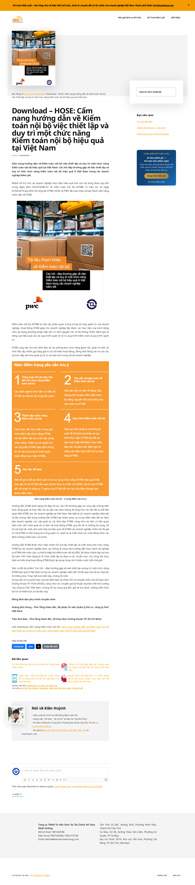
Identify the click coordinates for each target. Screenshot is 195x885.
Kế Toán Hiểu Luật (78, 730)
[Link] (57, 779)
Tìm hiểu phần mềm (156, 181)
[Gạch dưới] (33, 779)
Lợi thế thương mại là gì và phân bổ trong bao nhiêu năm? (35, 666)
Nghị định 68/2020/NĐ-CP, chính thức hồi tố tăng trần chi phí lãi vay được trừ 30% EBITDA (39, 678)
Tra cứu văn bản (144, 121)
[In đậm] (25, 779)
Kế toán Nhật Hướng (33, 19)
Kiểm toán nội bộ (75, 688)
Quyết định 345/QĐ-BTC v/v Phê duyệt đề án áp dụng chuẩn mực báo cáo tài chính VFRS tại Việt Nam (88, 678)
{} (61, 779)
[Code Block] (53, 779)
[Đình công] (37, 779)
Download (31, 686)
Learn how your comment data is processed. (78, 786)
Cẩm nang (43, 688)
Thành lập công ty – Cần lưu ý (151, 127)
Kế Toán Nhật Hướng (40, 875)
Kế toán (41, 686)
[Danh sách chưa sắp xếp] (45, 779)
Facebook (18, 646)
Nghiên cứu (52, 686)
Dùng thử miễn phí (156, 176)
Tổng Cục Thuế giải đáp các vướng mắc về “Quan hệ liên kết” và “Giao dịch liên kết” (89, 667)
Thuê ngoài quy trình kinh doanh (153, 134)
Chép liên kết (50, 646)
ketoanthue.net (164, 5)
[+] (64, 779)
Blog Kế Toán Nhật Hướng (55, 730)
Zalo (31, 646)
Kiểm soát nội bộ (57, 688)
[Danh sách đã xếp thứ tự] (41, 779)
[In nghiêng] (29, 779)
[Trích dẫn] (49, 779)
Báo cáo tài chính (29, 688)
